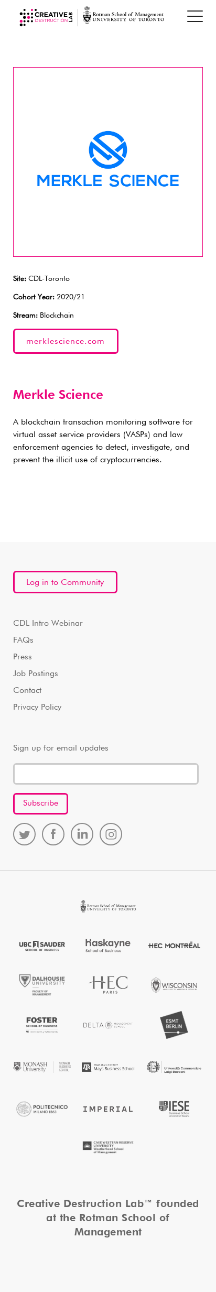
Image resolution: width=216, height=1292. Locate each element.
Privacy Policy (37, 707)
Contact (27, 691)
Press (22, 657)
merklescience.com (65, 342)
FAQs (23, 640)
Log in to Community (65, 583)
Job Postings (35, 674)
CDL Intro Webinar (48, 624)
